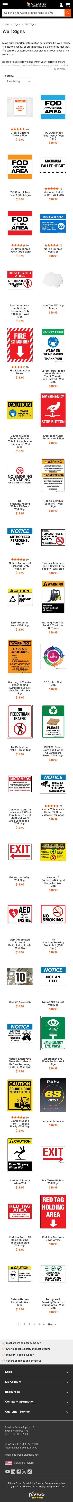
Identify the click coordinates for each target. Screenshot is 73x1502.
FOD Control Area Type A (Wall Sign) (20, 193)
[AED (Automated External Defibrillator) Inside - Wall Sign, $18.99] (20, 914)
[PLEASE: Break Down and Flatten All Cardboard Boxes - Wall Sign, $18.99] (53, 721)
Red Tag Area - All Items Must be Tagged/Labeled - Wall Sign (20, 1241)
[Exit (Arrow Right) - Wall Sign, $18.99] (53, 1155)
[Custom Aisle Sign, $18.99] (20, 976)
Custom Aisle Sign (20, 1002)
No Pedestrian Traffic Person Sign (19, 749)
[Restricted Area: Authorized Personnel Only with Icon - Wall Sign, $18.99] (20, 280)
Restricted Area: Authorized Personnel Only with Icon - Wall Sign (20, 311)
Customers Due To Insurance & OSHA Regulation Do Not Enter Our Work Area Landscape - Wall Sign (20, 816)
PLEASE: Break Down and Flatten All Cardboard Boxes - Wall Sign (53, 751)
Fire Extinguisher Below (20, 372)
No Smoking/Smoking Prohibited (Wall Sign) (53, 944)
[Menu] (5, 5)
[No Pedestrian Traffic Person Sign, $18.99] (20, 721)
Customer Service (17, 1411)
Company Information (19, 1401)
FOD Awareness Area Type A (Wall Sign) (53, 135)
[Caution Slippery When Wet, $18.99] (20, 1155)
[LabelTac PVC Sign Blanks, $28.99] (53, 280)
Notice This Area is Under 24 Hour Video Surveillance (53, 812)
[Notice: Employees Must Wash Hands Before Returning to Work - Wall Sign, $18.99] (20, 1033)
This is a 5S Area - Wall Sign (53, 250)
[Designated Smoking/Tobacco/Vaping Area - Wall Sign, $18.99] (53, 1274)
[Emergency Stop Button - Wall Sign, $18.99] (53, 410)
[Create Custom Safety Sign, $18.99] (20, 107)
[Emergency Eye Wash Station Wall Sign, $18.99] (53, 1033)
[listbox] (18, 81)
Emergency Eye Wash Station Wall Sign (53, 1061)
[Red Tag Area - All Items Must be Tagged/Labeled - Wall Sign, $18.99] (20, 1211)
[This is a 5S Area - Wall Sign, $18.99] (53, 223)
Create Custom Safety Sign (20, 134)
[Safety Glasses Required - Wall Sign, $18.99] (20, 1274)
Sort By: (9, 75)
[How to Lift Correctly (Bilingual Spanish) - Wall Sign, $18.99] (53, 852)
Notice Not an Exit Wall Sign (53, 1003)
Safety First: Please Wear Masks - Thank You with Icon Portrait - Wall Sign (53, 376)
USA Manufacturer (24, 1462)
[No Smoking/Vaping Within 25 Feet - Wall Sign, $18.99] (20, 475)
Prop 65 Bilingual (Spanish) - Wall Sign (53, 503)
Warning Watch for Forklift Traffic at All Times (53, 625)
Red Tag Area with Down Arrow (53, 1238)
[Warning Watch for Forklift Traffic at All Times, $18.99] (53, 597)
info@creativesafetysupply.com (22, 1454)
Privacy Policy (14, 1483)
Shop (8, 1371)
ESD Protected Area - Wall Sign (20, 624)
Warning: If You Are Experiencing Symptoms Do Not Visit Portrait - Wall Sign (20, 688)
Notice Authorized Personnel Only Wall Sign (20, 566)
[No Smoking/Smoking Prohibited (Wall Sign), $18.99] (53, 914)
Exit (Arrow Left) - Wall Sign (20, 879)
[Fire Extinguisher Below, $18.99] (20, 345)
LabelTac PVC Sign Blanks (53, 307)
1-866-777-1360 (29, 1444)
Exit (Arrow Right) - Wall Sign (53, 1182)
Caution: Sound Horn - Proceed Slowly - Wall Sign (20, 1124)
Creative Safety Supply (34, 1486)
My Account (13, 1381)
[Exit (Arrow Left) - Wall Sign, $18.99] (20, 852)
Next (51, 1324)
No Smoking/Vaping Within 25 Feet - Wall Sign (20, 505)
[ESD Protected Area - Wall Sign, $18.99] (20, 597)
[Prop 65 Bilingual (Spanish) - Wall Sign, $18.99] (53, 475)
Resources (12, 1391)
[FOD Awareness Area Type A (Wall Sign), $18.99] (53, 107)
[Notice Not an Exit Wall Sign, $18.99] (53, 976)
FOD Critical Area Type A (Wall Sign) (20, 250)
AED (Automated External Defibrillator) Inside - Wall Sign (19, 944)
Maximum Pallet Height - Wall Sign (53, 193)
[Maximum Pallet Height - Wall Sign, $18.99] (53, 167)
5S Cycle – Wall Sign (53, 683)
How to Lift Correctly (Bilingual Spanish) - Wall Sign (53, 881)
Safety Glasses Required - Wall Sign (20, 1302)
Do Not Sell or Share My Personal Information (44, 1483)
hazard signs (45, 46)
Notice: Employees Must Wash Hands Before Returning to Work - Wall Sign (20, 1063)
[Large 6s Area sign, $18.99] (53, 1095)
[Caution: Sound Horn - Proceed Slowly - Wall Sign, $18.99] (20, 1095)
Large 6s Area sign (53, 1121)
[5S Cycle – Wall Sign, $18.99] (53, 656)
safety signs (26, 61)
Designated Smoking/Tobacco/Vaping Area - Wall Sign (53, 1303)
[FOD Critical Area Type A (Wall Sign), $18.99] (20, 223)
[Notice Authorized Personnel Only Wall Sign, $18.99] (20, 538)
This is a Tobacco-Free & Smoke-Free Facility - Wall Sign (53, 566)
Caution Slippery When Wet (20, 1182)
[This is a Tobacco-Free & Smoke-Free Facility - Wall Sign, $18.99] (53, 538)
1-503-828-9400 (28, 1447)
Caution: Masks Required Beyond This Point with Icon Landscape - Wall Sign (20, 441)
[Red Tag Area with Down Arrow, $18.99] (53, 1211)
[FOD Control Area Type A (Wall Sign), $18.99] (20, 167)
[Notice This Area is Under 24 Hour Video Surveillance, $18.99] (53, 784)
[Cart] (68, 5)
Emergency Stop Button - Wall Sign (53, 437)
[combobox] (36, 13)
